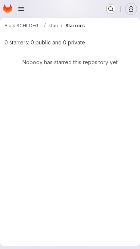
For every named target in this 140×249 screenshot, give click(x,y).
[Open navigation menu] (21, 9)
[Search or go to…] (110, 8)
